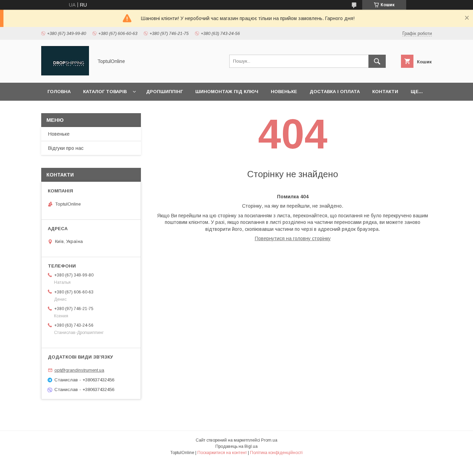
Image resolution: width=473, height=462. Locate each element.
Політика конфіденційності (276, 452)
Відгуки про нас (65, 148)
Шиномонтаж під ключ (226, 91)
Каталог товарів (105, 91)
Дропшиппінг (164, 91)
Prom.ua (269, 440)
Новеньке (284, 91)
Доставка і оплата (335, 91)
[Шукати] (377, 61)
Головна (59, 91)
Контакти (385, 91)
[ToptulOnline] (65, 73)
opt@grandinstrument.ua (79, 370)
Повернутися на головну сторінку (293, 238)
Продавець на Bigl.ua (236, 446)
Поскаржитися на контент (222, 452)
